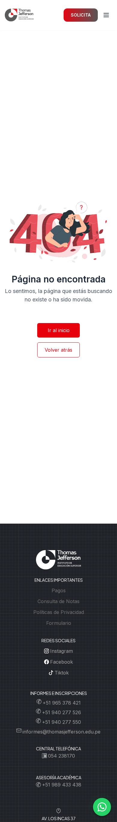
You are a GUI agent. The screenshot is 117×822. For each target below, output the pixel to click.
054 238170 (61, 756)
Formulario (58, 623)
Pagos (59, 590)
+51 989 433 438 (61, 785)
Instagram (61, 651)
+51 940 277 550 (61, 722)
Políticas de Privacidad (58, 612)
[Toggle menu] (106, 15)
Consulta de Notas (59, 601)
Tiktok (62, 673)
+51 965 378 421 (62, 703)
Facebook (61, 662)
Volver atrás (58, 350)
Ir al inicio (59, 330)
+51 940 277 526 (61, 712)
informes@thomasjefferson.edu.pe (61, 732)
